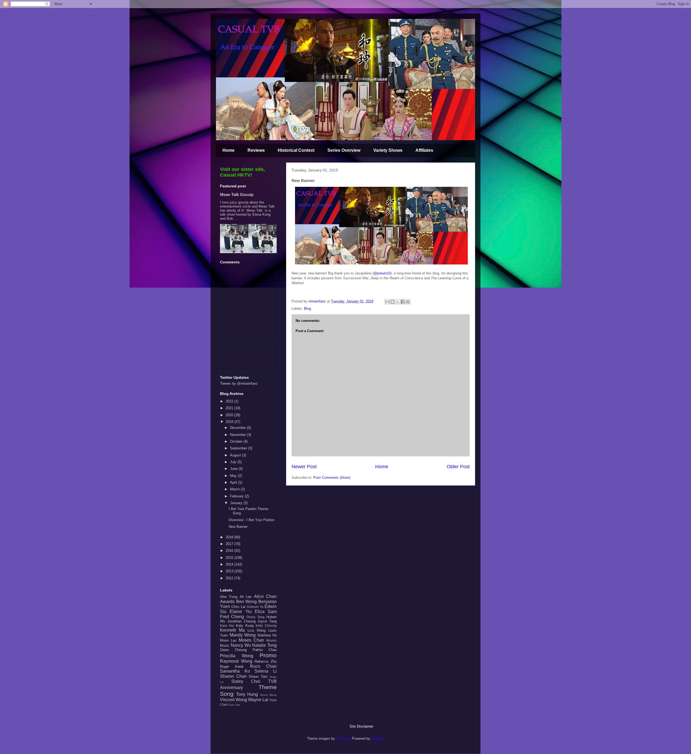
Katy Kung (244, 626)
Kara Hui (227, 625)
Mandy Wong (243, 635)
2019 (230, 422)
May (234, 476)
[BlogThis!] (392, 301)
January (236, 503)
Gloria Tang (255, 617)
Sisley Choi (245, 681)
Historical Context (296, 150)
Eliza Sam (266, 611)
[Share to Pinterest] (408, 301)
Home (228, 150)
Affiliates (424, 150)
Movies (271, 640)
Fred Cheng (232, 616)
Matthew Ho (267, 635)
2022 (230, 401)
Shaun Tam (258, 676)
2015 (230, 558)
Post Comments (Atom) (331, 478)
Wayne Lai (258, 699)
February (237, 496)
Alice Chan (265, 596)
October (236, 441)
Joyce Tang (267, 621)
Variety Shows (387, 150)
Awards (227, 601)
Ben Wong (246, 601)
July (234, 462)
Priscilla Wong (236, 655)
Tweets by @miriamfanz (239, 383)
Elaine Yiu (241, 611)
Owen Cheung (233, 650)
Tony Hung (247, 694)
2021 (230, 408)
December (238, 428)
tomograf (343, 738)
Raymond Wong (236, 661)
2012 (230, 578)
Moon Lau (228, 640)
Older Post (458, 466)
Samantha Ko (235, 671)
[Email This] (387, 301)
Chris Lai (238, 607)
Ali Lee (246, 597)
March (235, 489)
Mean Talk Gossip (236, 194)
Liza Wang (257, 630)
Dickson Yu (255, 606)
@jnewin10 (382, 273)
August (236, 455)
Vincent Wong (233, 699)
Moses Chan (251, 640)
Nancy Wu (241, 645)
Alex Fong (228, 597)
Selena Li (266, 671)
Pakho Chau (265, 650)
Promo (268, 655)
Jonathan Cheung (241, 621)
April (234, 482)
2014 (230, 564)
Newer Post (304, 466)
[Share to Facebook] (402, 301)
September (239, 448)
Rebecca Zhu (266, 661)
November (238, 435)
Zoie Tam (234, 704)
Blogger (377, 738)
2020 (230, 415)
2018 (230, 537)
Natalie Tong (264, 645)
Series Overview (343, 150)
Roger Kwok (232, 667)
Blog (307, 309)
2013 (230, 571)
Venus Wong (268, 694)
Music (224, 645)
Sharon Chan (233, 676)
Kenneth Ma (232, 630)
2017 (230, 544)
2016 (230, 551)
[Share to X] (397, 301)
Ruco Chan (263, 666)
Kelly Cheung (266, 625)
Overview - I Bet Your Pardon (251, 520)
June (234, 469)
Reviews (256, 150)
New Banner (238, 527)
